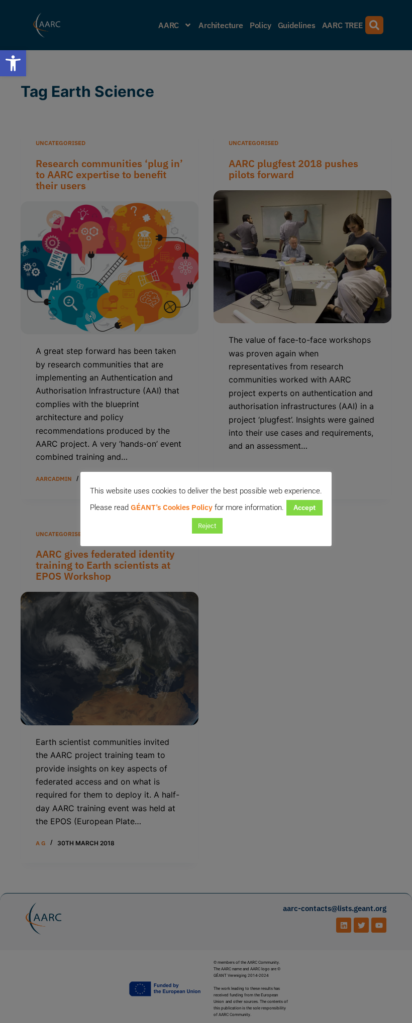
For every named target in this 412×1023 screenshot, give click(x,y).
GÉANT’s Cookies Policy (172, 507)
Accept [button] (304, 507)
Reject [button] (207, 526)
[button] (13, 63)
